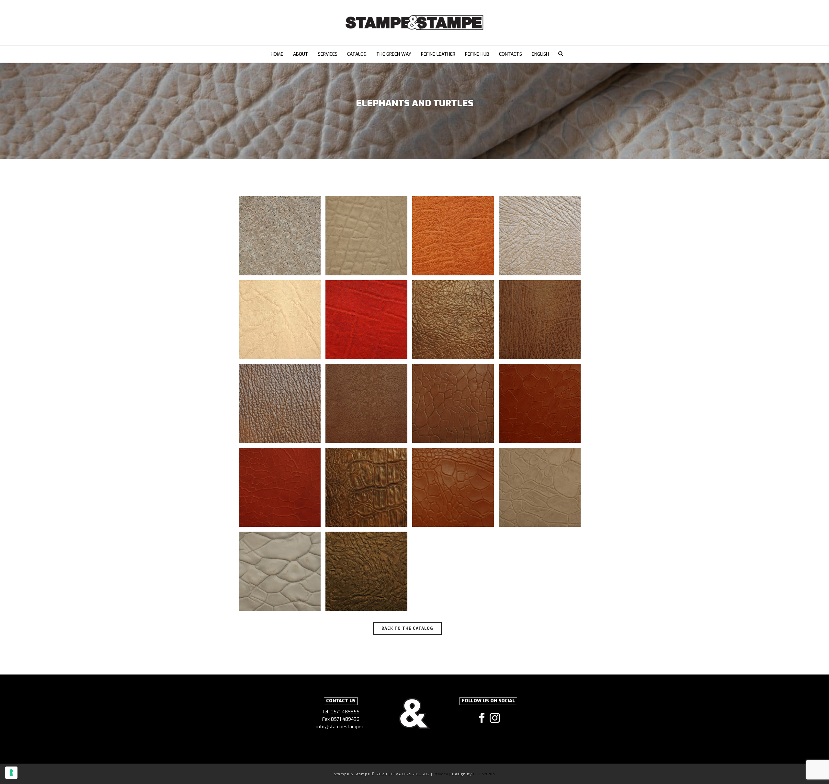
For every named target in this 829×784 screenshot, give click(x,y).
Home (277, 54)
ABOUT (300, 54)
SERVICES (327, 54)
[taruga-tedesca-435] (540, 487)
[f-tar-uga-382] (453, 319)
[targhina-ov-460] (366, 403)
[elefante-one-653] (280, 319)
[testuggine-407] (280, 571)
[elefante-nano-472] (453, 235)
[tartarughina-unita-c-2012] (540, 403)
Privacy (441, 774)
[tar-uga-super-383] (453, 487)
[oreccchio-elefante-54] (540, 319)
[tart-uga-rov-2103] (280, 487)
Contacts (510, 54)
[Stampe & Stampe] (414, 22)
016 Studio (484, 774)
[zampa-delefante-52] (366, 571)
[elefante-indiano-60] (366, 235)
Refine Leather (438, 54)
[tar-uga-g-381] (366, 487)
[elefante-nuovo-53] (540, 235)
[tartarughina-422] (453, 403)
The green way (393, 54)
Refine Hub (477, 54)
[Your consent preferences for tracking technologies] (11, 773)
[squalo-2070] (280, 403)
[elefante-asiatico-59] (280, 235)
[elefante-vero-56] (366, 319)
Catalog (357, 54)
